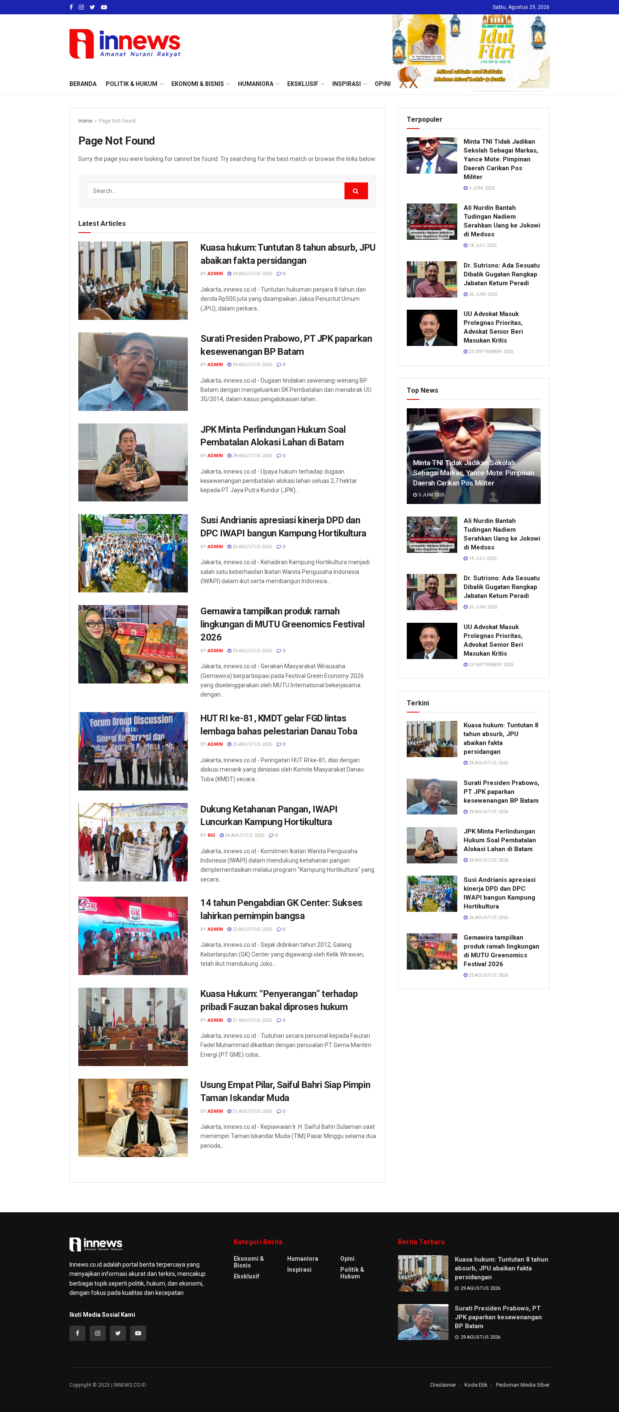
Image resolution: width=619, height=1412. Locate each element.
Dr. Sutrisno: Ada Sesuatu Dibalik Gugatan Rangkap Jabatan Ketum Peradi (502, 274)
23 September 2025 (490, 351)
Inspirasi (299, 1269)
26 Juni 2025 (482, 294)
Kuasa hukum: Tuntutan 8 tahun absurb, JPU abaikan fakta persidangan (501, 1268)
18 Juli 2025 (481, 245)
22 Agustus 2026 (251, 929)
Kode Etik (476, 1385)
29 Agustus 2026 (251, 273)
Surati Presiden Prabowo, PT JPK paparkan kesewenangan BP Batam (501, 791)
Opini (347, 1258)
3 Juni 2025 (481, 188)
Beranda (82, 83)
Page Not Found (117, 121)
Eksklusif (246, 1276)
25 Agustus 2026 (251, 651)
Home (85, 121)
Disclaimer (443, 1385)
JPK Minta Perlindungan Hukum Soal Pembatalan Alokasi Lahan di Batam (500, 840)
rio (211, 835)
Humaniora (302, 1258)
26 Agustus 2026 (251, 546)
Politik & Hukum (131, 83)
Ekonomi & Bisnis (249, 1262)
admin (215, 273)
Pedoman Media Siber (523, 1385)
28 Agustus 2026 (251, 455)
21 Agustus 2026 (251, 1020)
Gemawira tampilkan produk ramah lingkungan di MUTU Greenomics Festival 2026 (282, 624)
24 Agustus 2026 (244, 835)
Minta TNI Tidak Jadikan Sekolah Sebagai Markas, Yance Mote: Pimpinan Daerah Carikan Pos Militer (501, 159)
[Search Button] (356, 190)
